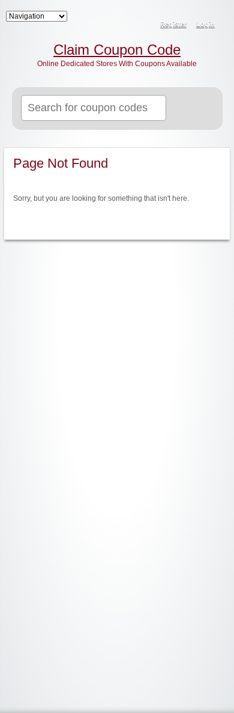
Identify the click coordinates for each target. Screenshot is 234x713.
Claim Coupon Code (117, 49)
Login (205, 24)
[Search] (199, 109)
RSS (217, 15)
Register (173, 24)
